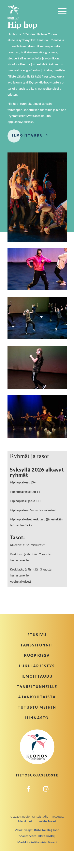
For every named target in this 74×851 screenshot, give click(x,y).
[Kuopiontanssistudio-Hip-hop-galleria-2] (37, 338)
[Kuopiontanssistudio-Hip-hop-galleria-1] (37, 289)
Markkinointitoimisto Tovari (37, 821)
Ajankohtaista (37, 697)
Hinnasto (37, 718)
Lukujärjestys (37, 666)
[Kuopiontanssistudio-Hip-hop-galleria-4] (37, 437)
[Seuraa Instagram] (46, 793)
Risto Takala (42, 830)
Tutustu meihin (37, 707)
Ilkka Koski (46, 836)
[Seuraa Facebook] (28, 793)
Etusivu (37, 635)
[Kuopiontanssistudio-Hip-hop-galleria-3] (37, 387)
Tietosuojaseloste (37, 775)
